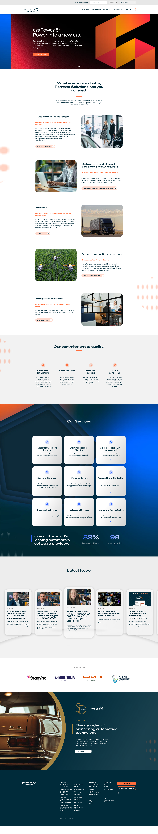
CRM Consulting (64, 786)
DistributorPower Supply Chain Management (65, 800)
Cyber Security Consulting (66, 789)
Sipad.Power (76, 804)
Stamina (76, 805)
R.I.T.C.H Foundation (108, 789)
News (90, 800)
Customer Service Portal (126, 788)
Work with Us (107, 788)
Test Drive (76, 809)
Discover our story (83, 751)
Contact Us (130, 9)
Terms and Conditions (109, 800)
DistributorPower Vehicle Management (65, 803)
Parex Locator (77, 794)
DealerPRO (62, 793)
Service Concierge (78, 802)
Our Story (106, 784)
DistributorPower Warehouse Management (66, 806)
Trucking (40, 233)
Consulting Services (64, 784)
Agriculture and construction (92, 275)
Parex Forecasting (78, 793)
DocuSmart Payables (78, 784)
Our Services (85, 9)
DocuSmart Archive (64, 812)
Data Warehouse (64, 791)
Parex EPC (76, 791)
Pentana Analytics (78, 797)
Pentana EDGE (77, 799)
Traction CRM (77, 810)
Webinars (91, 803)
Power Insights (77, 801)
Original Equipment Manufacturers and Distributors (98, 188)
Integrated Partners (43, 320)
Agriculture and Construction (95, 793)
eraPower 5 (76, 788)
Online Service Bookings (79, 789)
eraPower (76, 786)
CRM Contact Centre (64, 788)
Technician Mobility (78, 807)
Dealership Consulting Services (65, 795)
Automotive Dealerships (44, 146)
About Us (106, 786)
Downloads (91, 802)
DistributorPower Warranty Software (66, 809)
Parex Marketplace (78, 796)
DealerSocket (63, 797)
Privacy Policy (107, 802)
